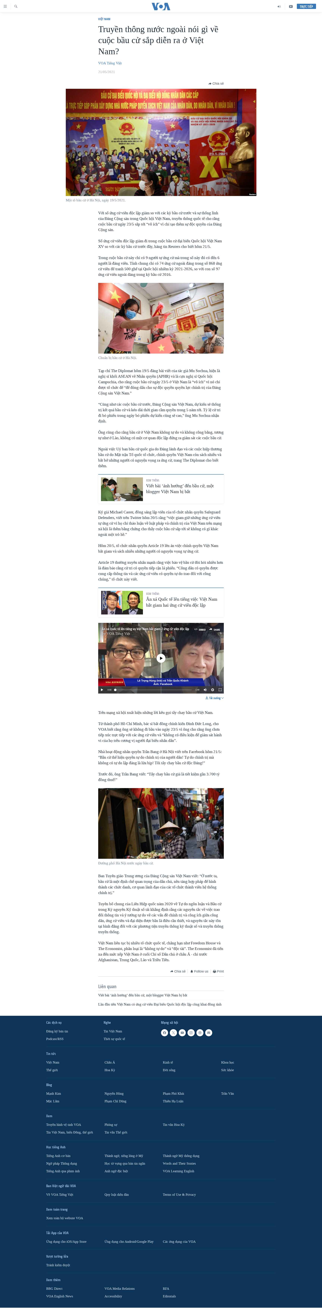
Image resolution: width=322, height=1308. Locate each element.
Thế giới (52, 1070)
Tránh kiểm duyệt (58, 1265)
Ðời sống (169, 1070)
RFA (166, 1288)
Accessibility (113, 1296)
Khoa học (227, 1062)
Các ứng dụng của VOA (179, 1241)
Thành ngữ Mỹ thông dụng (181, 1156)
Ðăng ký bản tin (57, 1031)
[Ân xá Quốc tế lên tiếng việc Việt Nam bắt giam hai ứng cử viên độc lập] (122, 602)
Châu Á (110, 1062)
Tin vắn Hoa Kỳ (174, 1125)
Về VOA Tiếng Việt (59, 1194)
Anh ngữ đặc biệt (116, 1171)
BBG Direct (54, 1288)
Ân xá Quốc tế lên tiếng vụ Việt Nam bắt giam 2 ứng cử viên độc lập (145, 629)
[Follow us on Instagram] (191, 1032)
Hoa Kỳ (110, 1070)
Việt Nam (104, 19)
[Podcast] (199, 1032)
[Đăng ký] (208, 1032)
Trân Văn (227, 1093)
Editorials (169, 1296)
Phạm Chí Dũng (115, 1101)
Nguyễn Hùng (114, 1093)
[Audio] (279, 6)
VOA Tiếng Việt (110, 63)
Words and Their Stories (179, 1163)
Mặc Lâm (52, 1101)
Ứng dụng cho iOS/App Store (66, 1241)
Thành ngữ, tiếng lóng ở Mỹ (124, 1156)
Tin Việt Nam (113, 1031)
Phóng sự (111, 1125)
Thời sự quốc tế (114, 1039)
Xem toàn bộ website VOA (64, 1218)
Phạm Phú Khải (173, 1093)
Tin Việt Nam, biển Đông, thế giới (69, 1132)
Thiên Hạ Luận (173, 1101)
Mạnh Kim (53, 1093)
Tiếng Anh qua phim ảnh (63, 1171)
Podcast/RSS (55, 1039)
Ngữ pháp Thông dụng (61, 1163)
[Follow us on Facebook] (164, 1032)
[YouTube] (291, 6)
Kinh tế (168, 1062)
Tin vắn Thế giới (116, 1132)
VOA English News (59, 1296)
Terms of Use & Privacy (179, 1194)
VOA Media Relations (120, 1288)
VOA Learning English (178, 1171)
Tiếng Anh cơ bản (58, 1156)
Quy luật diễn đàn (117, 1194)
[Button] (216, 84)
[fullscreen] (220, 690)
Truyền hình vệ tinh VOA (63, 1125)
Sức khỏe (227, 1070)
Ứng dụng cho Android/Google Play (129, 1241)
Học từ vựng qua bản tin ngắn (125, 1163)
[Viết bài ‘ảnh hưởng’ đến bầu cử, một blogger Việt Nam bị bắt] (122, 489)
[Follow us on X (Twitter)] (173, 1032)
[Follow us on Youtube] (182, 1032)
